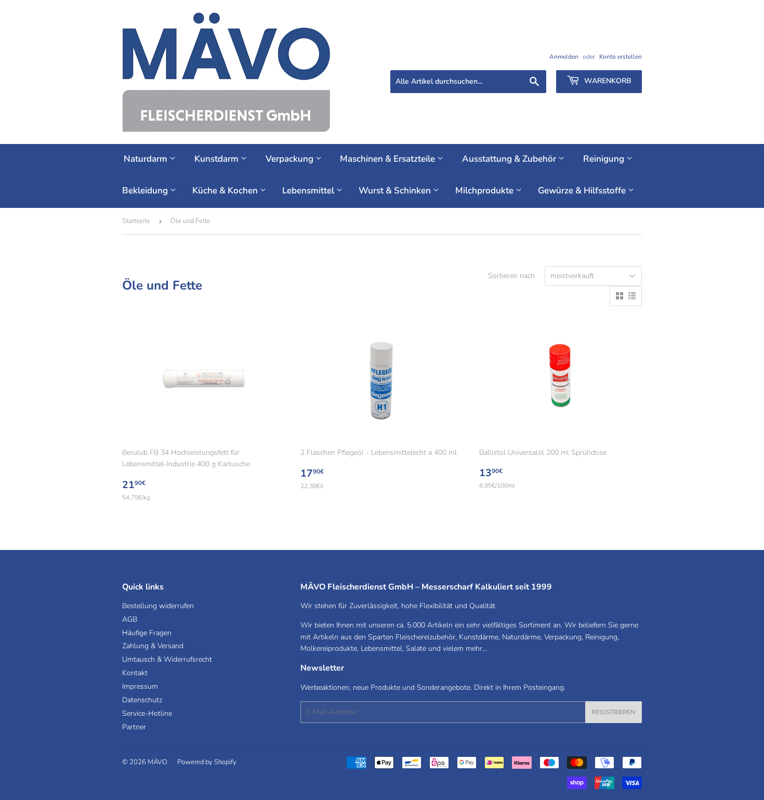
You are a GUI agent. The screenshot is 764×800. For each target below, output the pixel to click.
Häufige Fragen (147, 633)
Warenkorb (606, 81)
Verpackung (290, 159)
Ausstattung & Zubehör (510, 159)
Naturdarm (146, 159)
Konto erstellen (620, 57)
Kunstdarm (217, 159)
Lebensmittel (309, 190)
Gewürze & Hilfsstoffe (583, 190)
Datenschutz (142, 700)
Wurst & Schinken (396, 190)
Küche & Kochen (226, 190)
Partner (134, 727)
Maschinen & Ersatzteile (388, 159)
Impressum (140, 686)
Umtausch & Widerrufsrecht (167, 659)
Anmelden (563, 57)
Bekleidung (146, 190)
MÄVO (157, 762)
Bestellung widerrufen (158, 606)
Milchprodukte (485, 190)
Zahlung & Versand (152, 646)
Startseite (136, 221)
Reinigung (604, 159)
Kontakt (135, 673)
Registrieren (613, 712)
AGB (129, 619)
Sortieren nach (511, 276)
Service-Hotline (147, 713)
